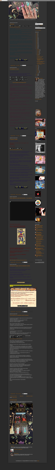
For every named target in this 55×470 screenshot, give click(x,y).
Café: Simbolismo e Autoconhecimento (38, 234)
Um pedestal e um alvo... (14, 69)
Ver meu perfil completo (38, 99)
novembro (38, 50)
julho (37, 65)
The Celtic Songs (38, 251)
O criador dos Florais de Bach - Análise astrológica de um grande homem (40, 246)
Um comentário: (18, 65)
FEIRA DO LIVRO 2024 (39, 226)
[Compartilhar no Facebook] (24, 65)
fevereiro (38, 71)
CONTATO (12, 446)
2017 (37, 43)
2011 (36, 75)
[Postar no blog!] (23, 65)
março (38, 70)
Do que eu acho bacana (39, 241)
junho (37, 66)
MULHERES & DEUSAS (39, 225)
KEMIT (37, 228)
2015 (37, 46)
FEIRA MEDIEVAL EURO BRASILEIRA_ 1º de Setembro (21, 198)
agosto (38, 54)
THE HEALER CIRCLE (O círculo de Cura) (39, 248)
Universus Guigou (38, 232)
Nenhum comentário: (18, 194)
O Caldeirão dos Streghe (39, 237)
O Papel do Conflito (13, 139)
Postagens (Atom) (14, 397)
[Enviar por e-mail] (22, 65)
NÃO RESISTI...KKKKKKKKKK (18, 449)
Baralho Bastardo (16, 453)
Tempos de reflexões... (39, 243)
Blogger (38, 460)
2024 (37, 35)
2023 (37, 36)
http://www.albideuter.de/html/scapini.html (16, 149)
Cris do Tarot (41, 78)
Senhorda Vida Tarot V (39, 229)
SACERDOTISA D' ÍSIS (39, 227)
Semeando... (12, 24)
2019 (37, 41)
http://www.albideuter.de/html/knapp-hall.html (19, 82)
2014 (37, 47)
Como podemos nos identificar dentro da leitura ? (19, 315)
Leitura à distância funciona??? (40, 239)
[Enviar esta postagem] (21, 65)
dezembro (38, 49)
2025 (37, 34)
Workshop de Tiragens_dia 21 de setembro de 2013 (20, 265)
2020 (37, 40)
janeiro (38, 72)
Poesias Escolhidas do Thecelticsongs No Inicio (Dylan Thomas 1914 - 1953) (40, 253)
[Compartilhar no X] (25, 194)
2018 (37, 42)
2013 (37, 48)
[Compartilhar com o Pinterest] (25, 65)
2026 (37, 33)
